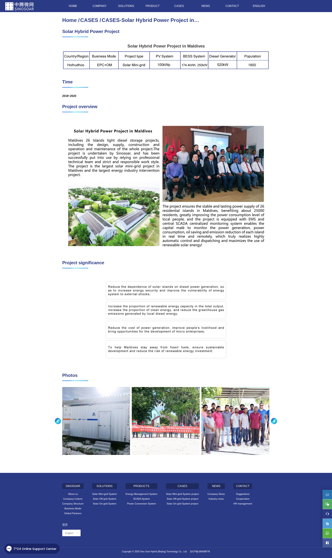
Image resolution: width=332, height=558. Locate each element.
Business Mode (72, 508)
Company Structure (73, 503)
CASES (89, 20)
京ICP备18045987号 (200, 551)
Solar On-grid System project (182, 503)
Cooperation (243, 498)
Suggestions (243, 494)
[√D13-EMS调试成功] (166, 421)
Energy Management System (141, 494)
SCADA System (141, 498)
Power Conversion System (141, 503)
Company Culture (72, 498)
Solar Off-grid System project (182, 498)
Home (69, 20)
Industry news (216, 498)
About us (73, 494)
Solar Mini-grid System (104, 494)
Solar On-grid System (104, 503)
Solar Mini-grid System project (182, 494)
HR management (242, 503)
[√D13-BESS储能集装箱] (96, 421)
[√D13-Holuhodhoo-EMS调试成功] (235, 421)
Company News (216, 494)
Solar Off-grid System (104, 498)
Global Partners (72, 513)
